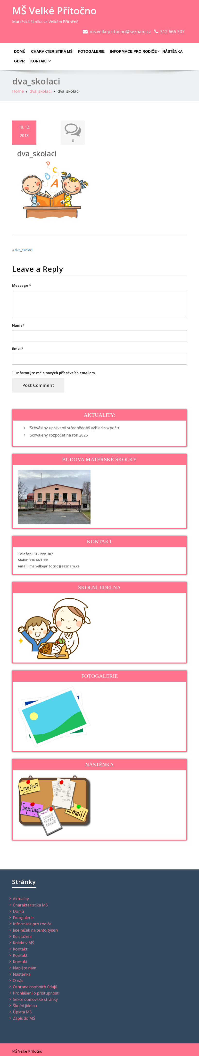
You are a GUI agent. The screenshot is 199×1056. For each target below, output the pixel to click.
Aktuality (21, 898)
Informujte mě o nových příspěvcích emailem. (56, 372)
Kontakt (39, 61)
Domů (19, 51)
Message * (21, 285)
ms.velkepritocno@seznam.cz (120, 31)
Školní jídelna (25, 1005)
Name (18, 325)
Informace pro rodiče (133, 51)
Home (18, 91)
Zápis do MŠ (24, 1018)
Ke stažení (22, 936)
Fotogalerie (91, 51)
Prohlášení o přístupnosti (36, 993)
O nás (18, 980)
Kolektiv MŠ (23, 942)
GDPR (19, 61)
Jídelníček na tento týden (35, 930)
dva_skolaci (41, 91)
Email (17, 348)
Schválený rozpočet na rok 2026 (59, 435)
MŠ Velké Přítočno (54, 10)
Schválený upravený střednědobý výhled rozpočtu (75, 427)
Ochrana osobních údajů (35, 986)
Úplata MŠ (22, 1012)
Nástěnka (172, 51)
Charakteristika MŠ (52, 51)
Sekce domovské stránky (35, 999)
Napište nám (24, 968)
